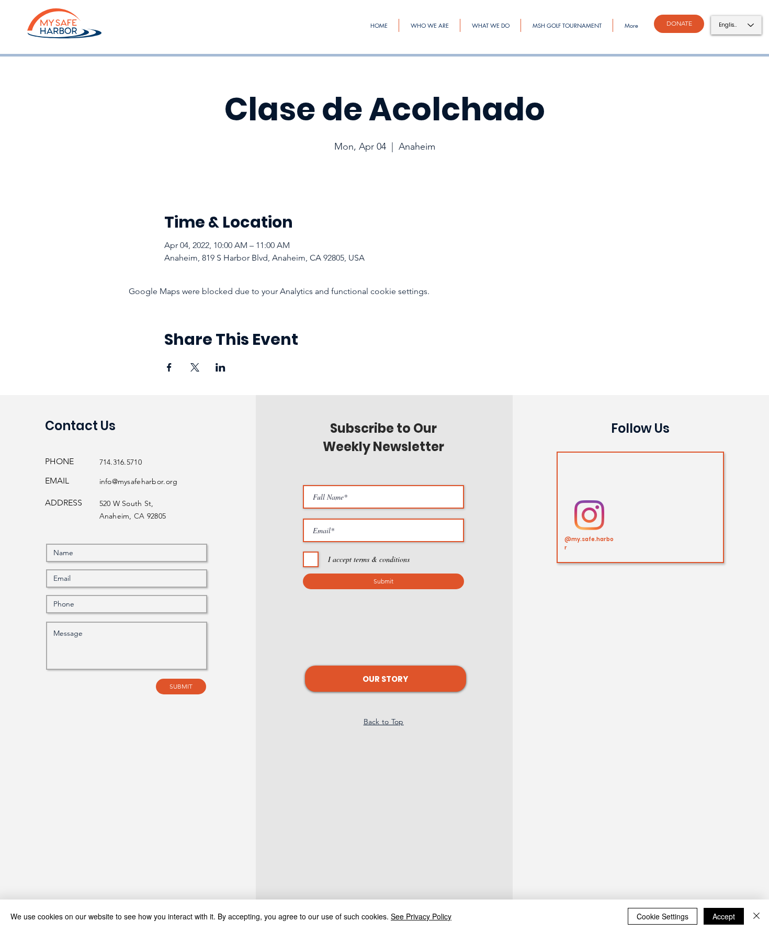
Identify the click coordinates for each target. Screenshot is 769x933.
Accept (724, 916)
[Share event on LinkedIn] (220, 367)
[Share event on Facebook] (169, 367)
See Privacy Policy (421, 916)
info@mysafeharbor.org (138, 481)
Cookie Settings (662, 916)
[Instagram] (589, 515)
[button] (385, 679)
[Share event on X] (195, 367)
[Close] (756, 916)
